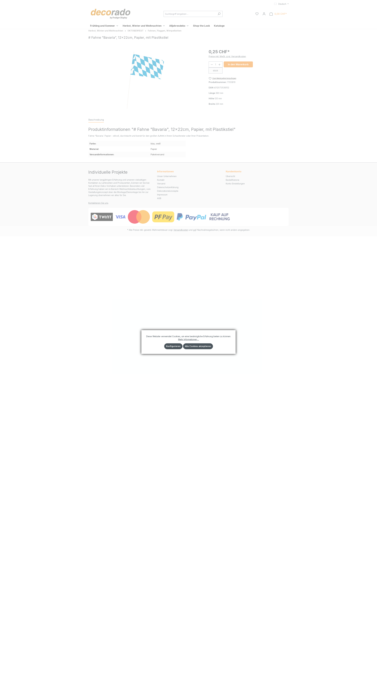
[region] (145, 80)
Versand (161, 183)
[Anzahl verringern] (212, 64)
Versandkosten (180, 230)
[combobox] (190, 14)
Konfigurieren (173, 346)
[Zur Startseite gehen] (110, 13)
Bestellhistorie (232, 180)
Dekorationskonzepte (167, 191)
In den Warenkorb (238, 64)
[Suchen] (219, 14)
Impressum (162, 194)
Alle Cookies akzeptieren (198, 346)
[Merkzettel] (257, 14)
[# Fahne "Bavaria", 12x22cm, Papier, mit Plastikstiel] (145, 80)
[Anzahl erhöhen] (219, 64)
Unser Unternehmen (167, 176)
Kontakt (160, 180)
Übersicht (230, 176)
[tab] (96, 119)
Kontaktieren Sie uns (98, 203)
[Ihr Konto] (264, 14)
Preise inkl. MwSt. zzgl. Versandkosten (227, 56)
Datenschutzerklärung (167, 187)
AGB (159, 198)
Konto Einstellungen (235, 183)
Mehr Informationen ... (188, 339)
